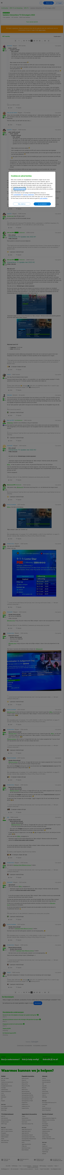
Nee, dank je (21, 204)
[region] (32, 189)
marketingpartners (19, 189)
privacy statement (28, 194)
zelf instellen (43, 198)
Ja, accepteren (42, 204)
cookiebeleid (17, 194)
